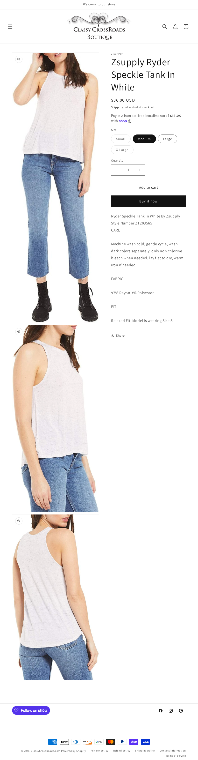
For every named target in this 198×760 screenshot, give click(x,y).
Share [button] (120, 335)
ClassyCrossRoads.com (45, 751)
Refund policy (121, 750)
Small (123, 139)
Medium (144, 139)
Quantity (117, 160)
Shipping (117, 107)
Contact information (173, 750)
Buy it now (148, 201)
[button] (10, 26)
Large (167, 139)
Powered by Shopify (73, 751)
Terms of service (176, 755)
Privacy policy (99, 750)
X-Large (125, 150)
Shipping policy (145, 750)
